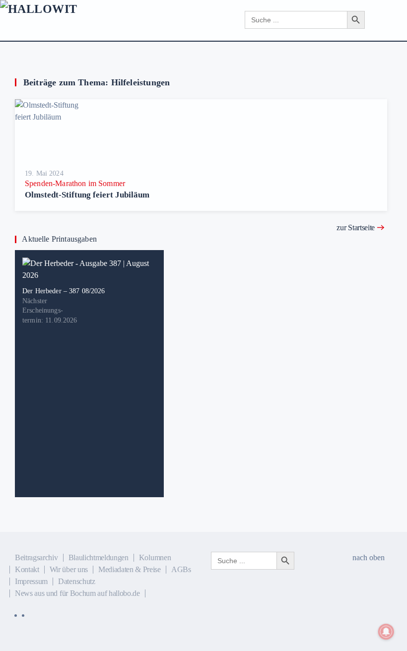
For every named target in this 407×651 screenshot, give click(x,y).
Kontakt (27, 569)
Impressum (31, 581)
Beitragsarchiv (36, 557)
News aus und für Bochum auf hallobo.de (77, 593)
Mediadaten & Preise (129, 569)
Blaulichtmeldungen (98, 557)
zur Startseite (356, 227)
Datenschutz (76, 581)
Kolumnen (155, 557)
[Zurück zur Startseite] (83, 20)
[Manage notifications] (386, 632)
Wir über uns (69, 569)
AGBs (181, 569)
